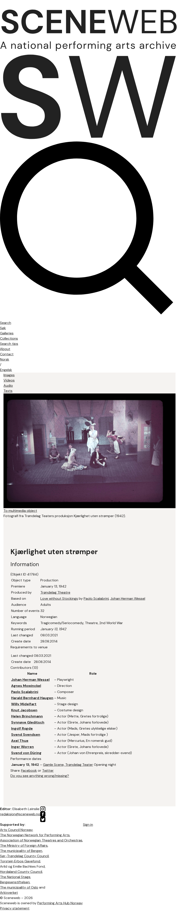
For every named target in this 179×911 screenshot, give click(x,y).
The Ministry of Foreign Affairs (24, 845)
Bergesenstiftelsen (15, 882)
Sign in (88, 824)
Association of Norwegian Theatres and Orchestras (41, 840)
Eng (6, 370)
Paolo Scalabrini (96, 598)
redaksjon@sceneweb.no (20, 814)
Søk (3, 328)
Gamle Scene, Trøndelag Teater (68, 764)
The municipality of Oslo (19, 887)
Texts (7, 390)
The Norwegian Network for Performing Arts (35, 835)
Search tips (9, 343)
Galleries (7, 333)
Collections (9, 338)
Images (9, 375)
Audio (8, 385)
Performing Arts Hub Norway (60, 903)
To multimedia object (20, 510)
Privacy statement (14, 908)
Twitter (48, 770)
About (5, 349)
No (4, 359)
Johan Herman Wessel (127, 598)
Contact (7, 354)
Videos (9, 380)
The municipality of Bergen (21, 850)
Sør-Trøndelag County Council (24, 856)
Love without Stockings (59, 598)
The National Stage (15, 877)
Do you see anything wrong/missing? (39, 775)
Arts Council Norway (16, 830)
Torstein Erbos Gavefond (20, 861)
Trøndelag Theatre (55, 592)
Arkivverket (9, 892)
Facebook (29, 770)
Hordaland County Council (21, 871)
